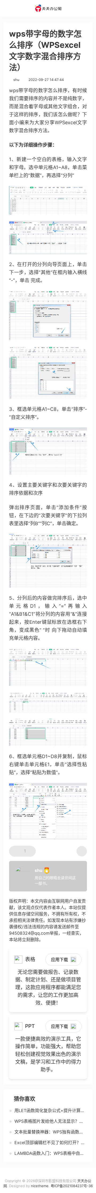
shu (16, 79)
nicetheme (40, 1186)
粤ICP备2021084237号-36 (72, 1186)
